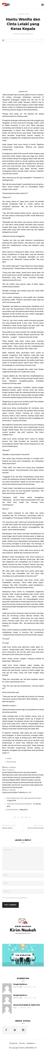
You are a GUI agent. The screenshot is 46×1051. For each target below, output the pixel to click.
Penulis (22, 1043)
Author (9, 758)
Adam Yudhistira (27, 34)
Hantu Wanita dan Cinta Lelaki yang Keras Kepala (24, 798)
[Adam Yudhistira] (9, 767)
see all (28, 792)
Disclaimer (13, 1043)
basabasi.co (31, 1043)
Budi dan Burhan (12, 810)
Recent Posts (11, 762)
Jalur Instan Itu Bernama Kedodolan (19, 804)
